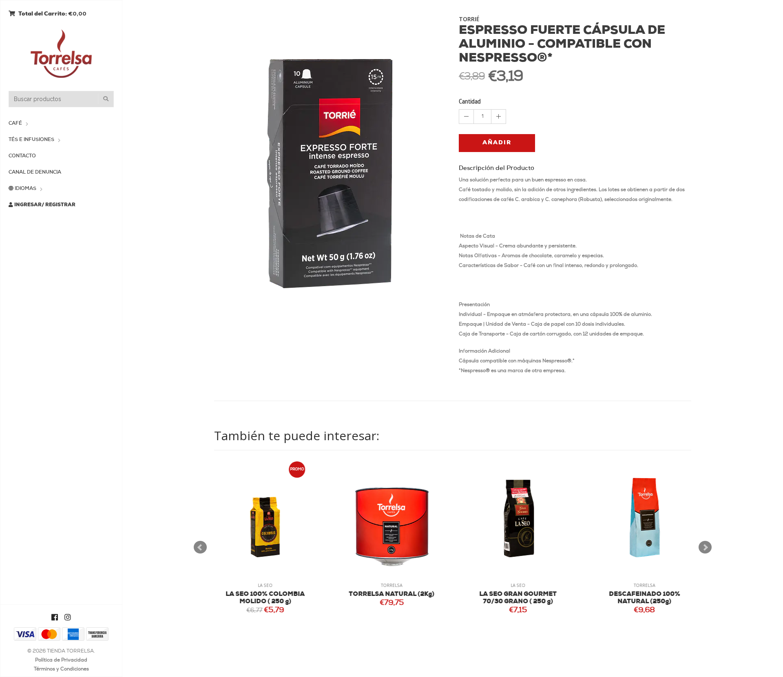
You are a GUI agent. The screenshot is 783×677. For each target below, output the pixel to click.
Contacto (22, 156)
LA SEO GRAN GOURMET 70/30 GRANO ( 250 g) (397, 598)
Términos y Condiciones (61, 669)
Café (15, 123)
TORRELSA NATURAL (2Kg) (271, 594)
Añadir (496, 143)
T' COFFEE (650, 594)
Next (705, 547)
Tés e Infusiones (31, 139)
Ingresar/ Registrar (44, 205)
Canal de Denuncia (35, 172)
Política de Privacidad (61, 660)
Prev (200, 547)
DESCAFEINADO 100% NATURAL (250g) (524, 598)
